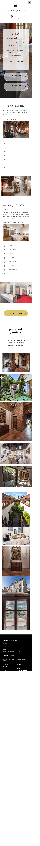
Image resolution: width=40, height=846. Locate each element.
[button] (29, 2)
